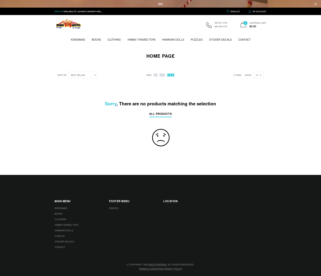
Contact (244, 39)
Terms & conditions (151, 268)
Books (96, 39)
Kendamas (78, 39)
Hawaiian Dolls (173, 39)
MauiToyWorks (157, 264)
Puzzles (197, 39)
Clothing (114, 39)
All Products (160, 114)
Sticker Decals (220, 39)
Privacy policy (173, 268)
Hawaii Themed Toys (142, 39)
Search (114, 208)
